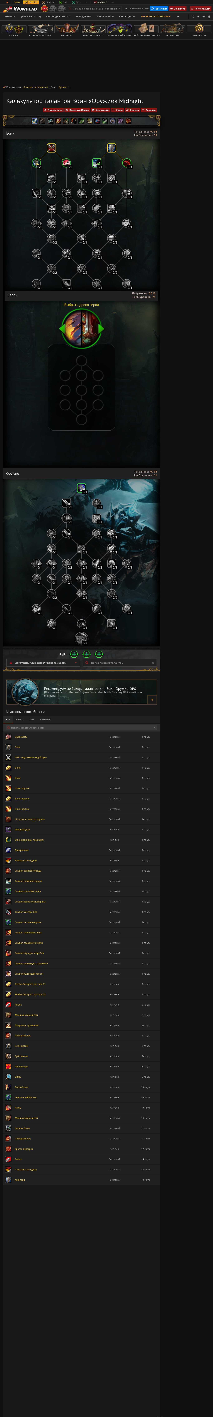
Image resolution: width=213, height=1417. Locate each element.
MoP (78, 2)
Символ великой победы (28, 870)
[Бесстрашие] (66, 223)
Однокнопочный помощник (29, 839)
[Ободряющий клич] (81, 208)
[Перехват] (126, 193)
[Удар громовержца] (111, 178)
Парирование (22, 850)
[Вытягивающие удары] (126, 163)
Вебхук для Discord (58, 16)
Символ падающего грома (29, 942)
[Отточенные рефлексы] (126, 223)
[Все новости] (7, 2)
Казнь (18, 1107)
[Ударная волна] (51, 208)
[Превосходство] (66, 503)
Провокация (21, 1066)
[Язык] (209, 16)
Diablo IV (102, 2)
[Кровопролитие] (96, 578)
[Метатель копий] (66, 253)
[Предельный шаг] (81, 193)
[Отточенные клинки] (96, 563)
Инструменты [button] (105, 16)
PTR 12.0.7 (62, 8)
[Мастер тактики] (36, 608)
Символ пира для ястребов (29, 953)
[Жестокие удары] (51, 268)
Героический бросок (26, 1097)
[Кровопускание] (36, 193)
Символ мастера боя (26, 911)
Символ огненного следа (28, 932)
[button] (74, 654)
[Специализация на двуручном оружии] (81, 268)
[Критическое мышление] (111, 593)
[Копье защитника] (66, 283)
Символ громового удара (28, 881)
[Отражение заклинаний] (111, 208)
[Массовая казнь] (51, 563)
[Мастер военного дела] (82, 639)
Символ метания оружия (28, 922)
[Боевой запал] (111, 533)
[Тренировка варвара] (36, 253)
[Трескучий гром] (96, 178)
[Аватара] (111, 623)
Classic (50, 2)
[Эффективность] (36, 563)
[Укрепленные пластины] (111, 238)
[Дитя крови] (51, 593)
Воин (17, 767)
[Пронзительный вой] (96, 223)
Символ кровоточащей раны (30, 901)
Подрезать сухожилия (27, 1025)
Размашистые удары (26, 860)
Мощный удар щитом (26, 1014)
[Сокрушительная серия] (81, 578)
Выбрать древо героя (81, 304)
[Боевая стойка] (51, 148)
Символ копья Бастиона (28, 891)
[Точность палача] (96, 608)
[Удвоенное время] (81, 238)
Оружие (63, 87)
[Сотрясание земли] (51, 223)
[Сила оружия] (66, 563)
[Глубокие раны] (66, 578)
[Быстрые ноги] (36, 163)
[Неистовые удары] (111, 268)
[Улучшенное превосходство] (66, 533)
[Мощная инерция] (126, 563)
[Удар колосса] (81, 548)
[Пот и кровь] (96, 193)
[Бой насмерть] (96, 518)
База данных (84, 16)
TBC (65, 2)
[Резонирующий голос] (96, 253)
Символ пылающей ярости (29, 973)
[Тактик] (51, 548)
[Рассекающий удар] (111, 563)
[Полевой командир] (126, 283)
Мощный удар (22, 829)
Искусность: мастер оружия (30, 819)
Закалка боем (22, 1128)
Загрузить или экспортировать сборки (40, 663)
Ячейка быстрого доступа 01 (30, 984)
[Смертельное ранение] (81, 623)
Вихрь (18, 1076)
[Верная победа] (51, 178)
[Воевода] (51, 623)
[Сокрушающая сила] (126, 253)
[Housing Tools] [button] (31, 16)
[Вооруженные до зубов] (51, 238)
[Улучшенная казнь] (96, 533)
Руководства (127, 16)
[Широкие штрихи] (81, 563)
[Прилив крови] (51, 533)
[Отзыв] (203, 16)
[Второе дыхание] (51, 193)
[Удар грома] (96, 163)
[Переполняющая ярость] (66, 208)
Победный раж (23, 1035)
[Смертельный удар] (81, 488)
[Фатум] (126, 608)
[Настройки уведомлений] (198, 16)
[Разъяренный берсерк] (66, 193)
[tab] (8, 719)
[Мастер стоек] (96, 283)
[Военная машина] (66, 163)
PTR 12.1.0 (53, 8)
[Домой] (21, 8)
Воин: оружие (22, 788)
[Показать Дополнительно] (178, 16)
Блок (17, 747)
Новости (10, 16)
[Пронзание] (111, 548)
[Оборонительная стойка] (111, 148)
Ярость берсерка (24, 1148)
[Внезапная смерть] (96, 503)
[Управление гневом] (36, 283)
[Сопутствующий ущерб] (111, 578)
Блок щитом (21, 1045)
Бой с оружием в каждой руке (31, 757)
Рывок (18, 1004)
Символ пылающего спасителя (31, 963)
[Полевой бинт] (96, 208)
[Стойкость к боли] (66, 518)
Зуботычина (21, 1056)
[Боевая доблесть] (36, 578)
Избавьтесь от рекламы (156, 16)
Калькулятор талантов (35, 87)
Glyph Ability (21, 736)
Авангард (20, 1179)
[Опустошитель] (81, 593)
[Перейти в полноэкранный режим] (192, 16)
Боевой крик (21, 1087)
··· (86, 2)
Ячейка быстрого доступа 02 (30, 994)
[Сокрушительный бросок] (36, 223)
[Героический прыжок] (81, 178)
